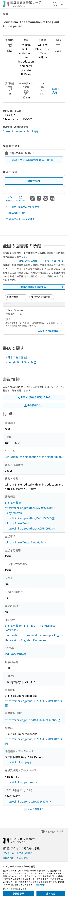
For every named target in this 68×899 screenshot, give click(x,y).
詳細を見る (56, 90)
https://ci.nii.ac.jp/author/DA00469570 (28, 508)
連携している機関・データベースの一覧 (40, 261)
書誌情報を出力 (17, 212)
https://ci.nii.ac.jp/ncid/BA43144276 (27, 801)
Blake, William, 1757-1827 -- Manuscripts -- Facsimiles (31, 628)
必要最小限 (18, 893)
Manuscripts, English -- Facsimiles (25, 640)
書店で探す (34, 181)
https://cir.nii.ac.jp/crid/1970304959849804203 (33, 701)
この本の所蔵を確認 (48, 330)
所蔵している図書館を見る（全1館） (34, 160)
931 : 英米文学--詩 (15, 654)
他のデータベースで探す (21, 219)
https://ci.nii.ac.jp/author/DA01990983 (28, 518)
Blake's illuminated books (19, 131)
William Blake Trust (17, 523)
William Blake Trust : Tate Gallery (25, 542)
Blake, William (13, 502)
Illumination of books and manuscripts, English (34, 635)
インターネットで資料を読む (18, 853)
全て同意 (50, 893)
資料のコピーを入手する (15, 858)
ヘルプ (57, 276)
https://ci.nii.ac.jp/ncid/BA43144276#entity (31, 720)
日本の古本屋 (15, 357)
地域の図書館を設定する (33, 287)
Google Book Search (20, 362)
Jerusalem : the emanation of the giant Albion (33, 457)
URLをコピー (21, 200)
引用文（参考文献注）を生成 (24, 207)
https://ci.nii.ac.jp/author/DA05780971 (28, 528)
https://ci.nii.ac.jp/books (19, 782)
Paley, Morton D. (15, 513)
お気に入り (10, 200)
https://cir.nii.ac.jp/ (16, 762)
